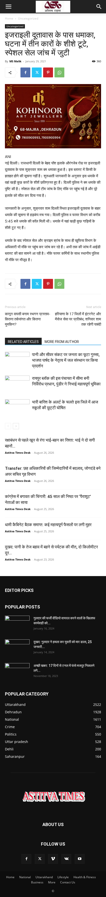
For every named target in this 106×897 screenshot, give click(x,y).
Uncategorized (28, 18)
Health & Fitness (84, 877)
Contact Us (67, 882)
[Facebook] (25, 72)
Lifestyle (63, 877)
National (25, 877)
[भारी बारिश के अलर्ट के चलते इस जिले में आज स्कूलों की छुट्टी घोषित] (17, 407)
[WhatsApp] (59, 72)
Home (9, 18)
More (51, 882)
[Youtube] (80, 859)
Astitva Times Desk (18, 452)
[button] (8, 6)
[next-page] (16, 426)
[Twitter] (37, 72)
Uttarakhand (44, 877)
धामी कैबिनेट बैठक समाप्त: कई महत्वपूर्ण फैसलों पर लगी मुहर (48, 524)
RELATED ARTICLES (23, 342)
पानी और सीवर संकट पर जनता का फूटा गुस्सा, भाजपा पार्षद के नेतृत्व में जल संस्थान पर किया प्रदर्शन (66, 360)
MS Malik (15, 61)
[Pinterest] (48, 72)
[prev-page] (8, 426)
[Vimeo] (53, 859)
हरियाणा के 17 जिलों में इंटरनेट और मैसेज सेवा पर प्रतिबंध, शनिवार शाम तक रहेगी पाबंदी (78, 319)
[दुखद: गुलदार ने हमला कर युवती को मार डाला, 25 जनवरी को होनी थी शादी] (17, 648)
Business (37, 882)
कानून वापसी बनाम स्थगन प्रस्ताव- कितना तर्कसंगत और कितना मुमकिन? (27, 319)
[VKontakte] (66, 859)
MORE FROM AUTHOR (62, 342)
